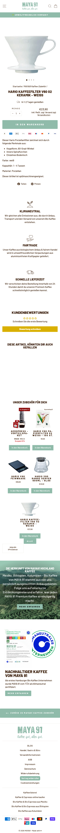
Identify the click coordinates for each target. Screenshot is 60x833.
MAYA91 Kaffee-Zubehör (35, 86)
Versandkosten (43, 115)
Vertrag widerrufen (30, 778)
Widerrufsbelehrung (30, 773)
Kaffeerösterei (30, 792)
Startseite (17, 86)
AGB (30, 759)
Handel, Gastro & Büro (30, 750)
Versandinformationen (30, 755)
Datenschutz (30, 769)
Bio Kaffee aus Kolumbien (30, 811)
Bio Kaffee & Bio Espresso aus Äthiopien (30, 806)
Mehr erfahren (18, 693)
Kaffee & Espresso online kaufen (30, 797)
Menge (16, 108)
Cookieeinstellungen (30, 783)
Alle (30, 541)
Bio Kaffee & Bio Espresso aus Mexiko (30, 801)
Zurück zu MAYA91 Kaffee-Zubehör (32, 713)
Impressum (30, 764)
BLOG (30, 745)
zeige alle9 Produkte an (13, 548)
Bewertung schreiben (30, 329)
